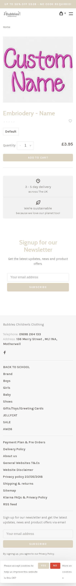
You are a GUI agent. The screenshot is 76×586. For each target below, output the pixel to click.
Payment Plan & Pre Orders (24, 442)
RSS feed (10, 504)
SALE (7, 422)
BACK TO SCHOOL (16, 367)
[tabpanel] (38, 69)
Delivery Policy (14, 449)
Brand (8, 374)
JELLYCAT (10, 415)
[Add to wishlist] (70, 121)
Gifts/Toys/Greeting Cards (23, 408)
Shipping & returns (18, 483)
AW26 (7, 429)
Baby (7, 394)
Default (10, 131)
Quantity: (9, 145)
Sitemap (9, 490)
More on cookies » (67, 571)
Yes (43, 565)
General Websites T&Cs (21, 463)
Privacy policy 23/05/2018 (23, 477)
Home (6, 27)
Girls (6, 388)
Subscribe (38, 287)
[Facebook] (4, 353)
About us (10, 456)
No (55, 565)
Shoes (8, 401)
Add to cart (38, 157)
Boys (7, 381)
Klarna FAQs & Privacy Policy (25, 497)
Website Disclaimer (18, 470)
